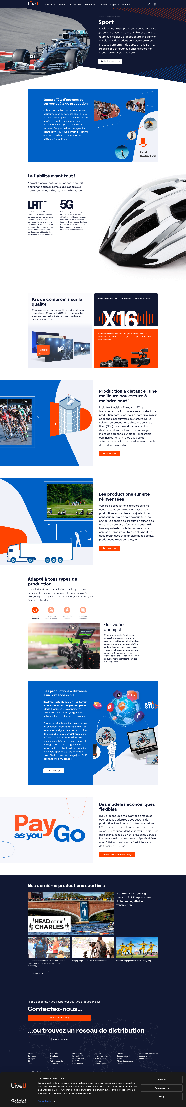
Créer (30, 1064)
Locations (143, 1056)
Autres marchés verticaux (56, 1062)
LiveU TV (75, 1061)
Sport (52, 1059)
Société (120, 1054)
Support (98, 1054)
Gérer (30, 1061)
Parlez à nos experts (110, 61)
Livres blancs (77, 1064)
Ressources (77, 1054)
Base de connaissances (101, 1062)
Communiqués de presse (124, 1057)
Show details (44, 1101)
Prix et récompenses (125, 1061)
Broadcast (54, 1056)
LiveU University (101, 1059)
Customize (160, 1088)
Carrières (120, 1064)
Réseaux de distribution (148, 1054)
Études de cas (78, 1059)
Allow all (161, 1079)
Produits (31, 1054)
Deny (161, 1096)
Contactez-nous (101, 1056)
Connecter (32, 1056)
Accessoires (144, 1059)
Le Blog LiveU (77, 1056)
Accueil (101, 17)
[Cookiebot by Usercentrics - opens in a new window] (19, 1101)
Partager (31, 1059)
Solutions (110, 17)
